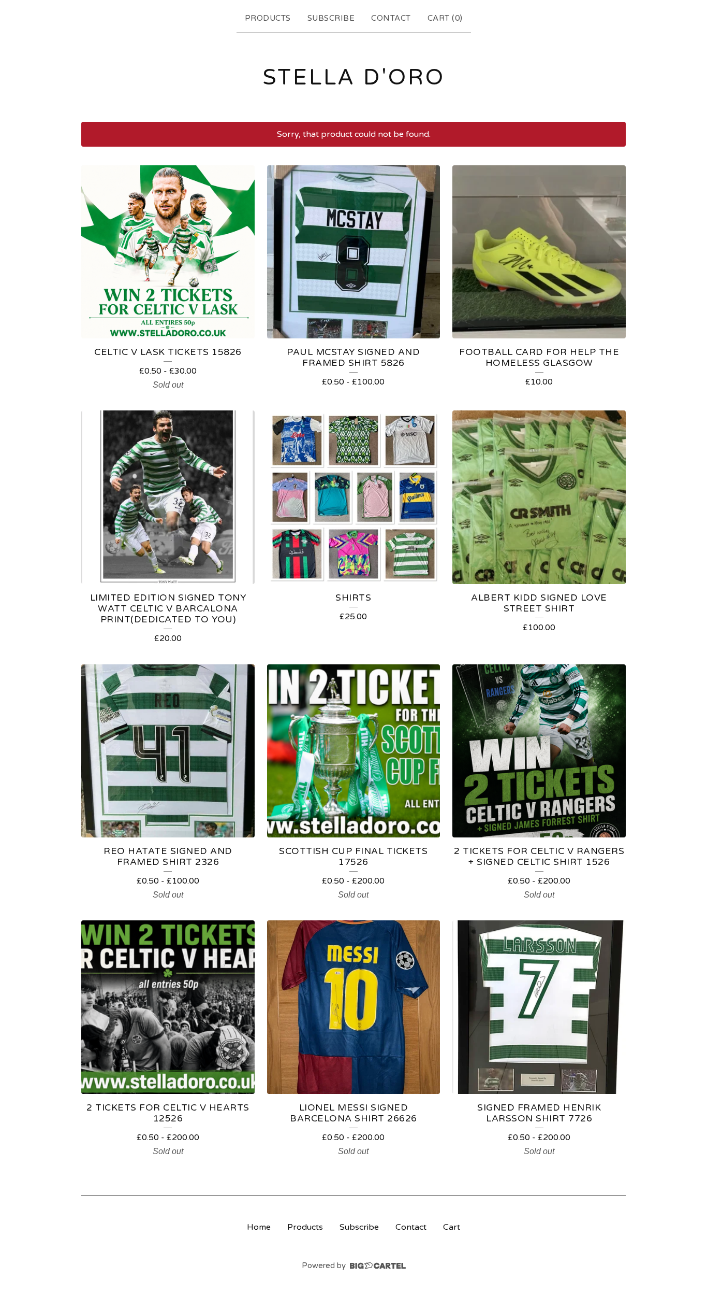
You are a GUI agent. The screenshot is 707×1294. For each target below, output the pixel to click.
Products (268, 18)
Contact (391, 18)
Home (259, 1227)
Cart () (445, 18)
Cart (451, 1227)
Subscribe (331, 18)
